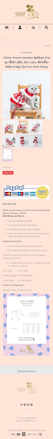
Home (5, 38)
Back (48, 46)
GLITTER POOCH (26, 53)
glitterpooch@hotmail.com (26, 421)
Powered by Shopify (37, 430)
